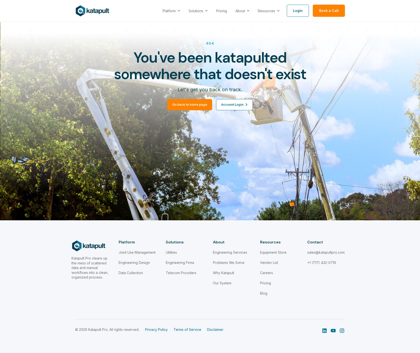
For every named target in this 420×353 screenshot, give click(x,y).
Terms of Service (187, 329)
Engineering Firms (180, 262)
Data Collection (131, 273)
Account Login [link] (232, 104)
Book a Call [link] (329, 11)
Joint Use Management (137, 252)
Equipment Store (273, 252)
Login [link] (298, 11)
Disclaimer (215, 329)
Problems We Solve (229, 262)
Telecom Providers (181, 273)
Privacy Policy (156, 329)
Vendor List (269, 262)
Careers (266, 273)
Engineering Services (230, 252)
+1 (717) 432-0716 (321, 262)
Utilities (171, 252)
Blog (263, 293)
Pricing (265, 283)
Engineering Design (134, 262)
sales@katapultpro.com (326, 252)
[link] (92, 10)
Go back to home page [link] (189, 104)
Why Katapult (223, 273)
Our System (222, 283)
